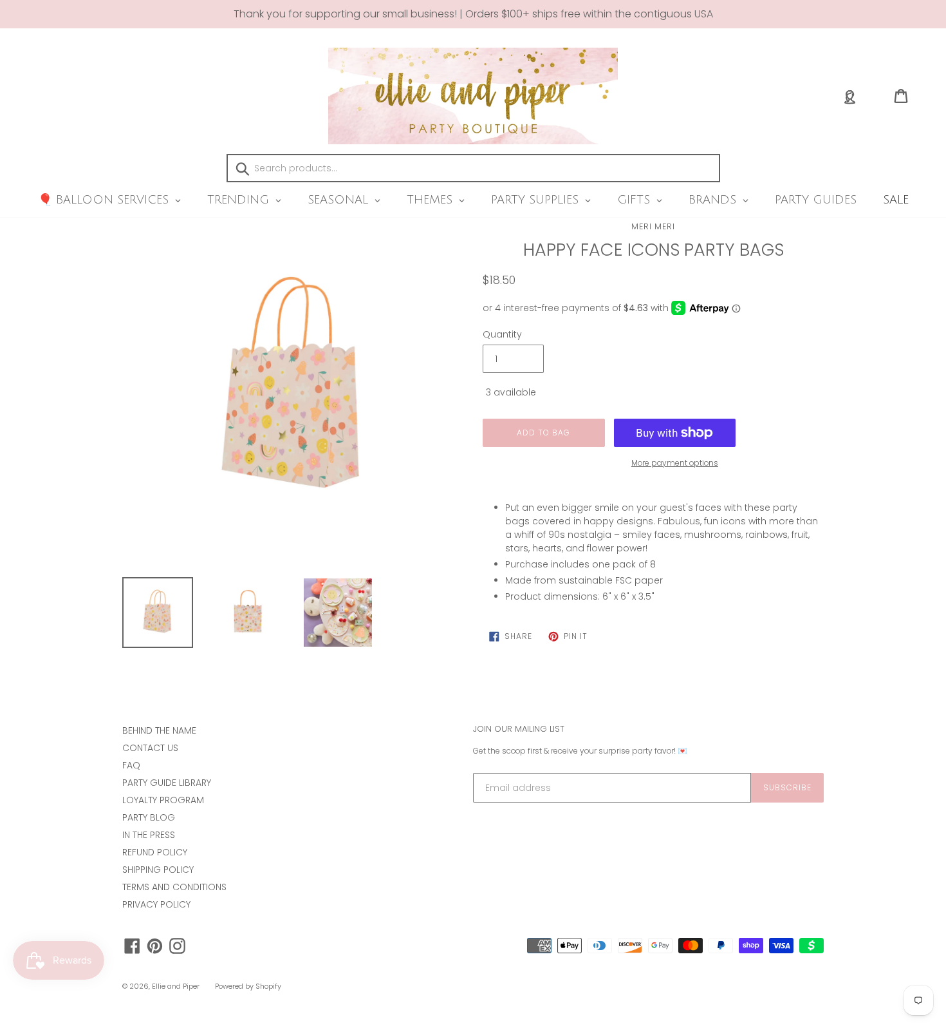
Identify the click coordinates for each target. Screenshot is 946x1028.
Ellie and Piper (175, 986)
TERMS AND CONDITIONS (174, 886)
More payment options (674, 462)
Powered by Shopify (248, 986)
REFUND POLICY (154, 852)
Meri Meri (653, 226)
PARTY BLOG (148, 817)
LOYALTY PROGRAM (163, 800)
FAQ (131, 765)
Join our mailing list (518, 729)
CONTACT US (150, 747)
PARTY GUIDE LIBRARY (166, 782)
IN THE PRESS (148, 834)
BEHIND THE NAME (159, 730)
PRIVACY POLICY (156, 904)
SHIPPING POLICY (158, 869)
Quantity (502, 334)
